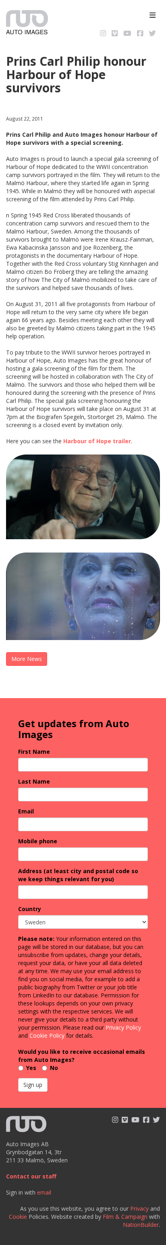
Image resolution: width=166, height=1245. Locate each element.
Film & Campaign (125, 1216)
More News (26, 659)
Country (29, 909)
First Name (34, 751)
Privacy (139, 1208)
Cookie (18, 1216)
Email (26, 811)
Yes (31, 1068)
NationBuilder (141, 1224)
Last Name (34, 781)
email (44, 1192)
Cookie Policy (46, 1035)
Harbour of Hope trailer (97, 441)
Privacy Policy (123, 1027)
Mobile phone (37, 841)
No (54, 1068)
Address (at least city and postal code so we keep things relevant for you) (78, 875)
